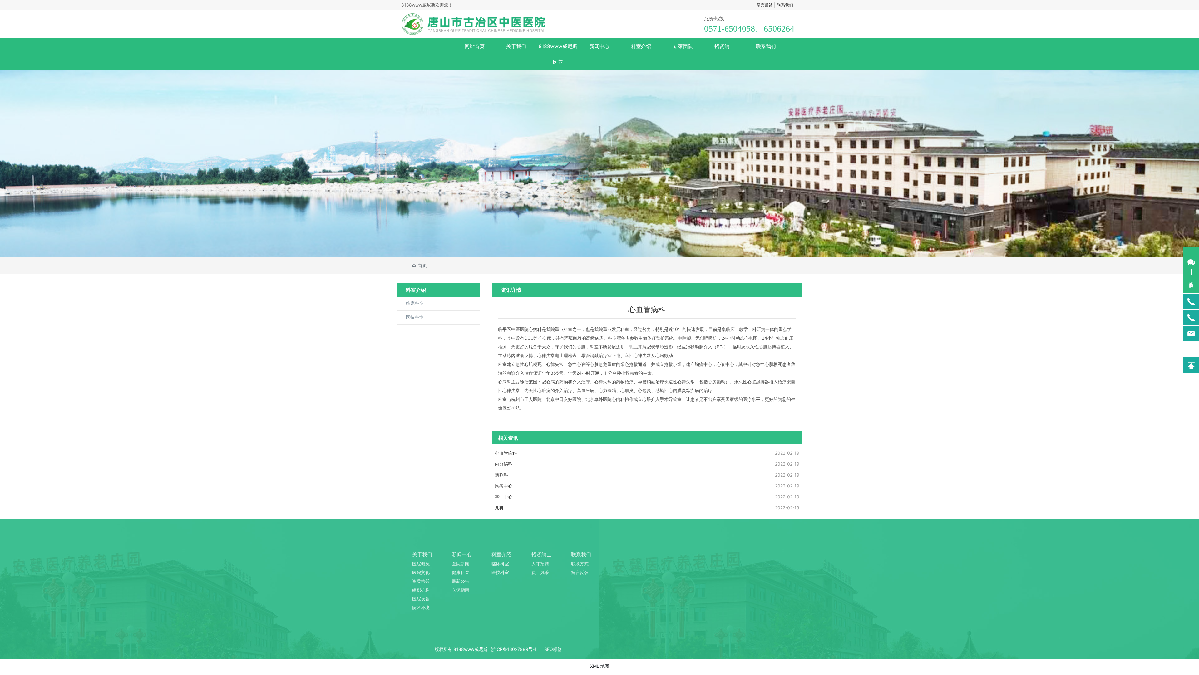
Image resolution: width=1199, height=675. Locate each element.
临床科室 (414, 303)
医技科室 (414, 317)
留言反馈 (765, 5)
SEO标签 (553, 649)
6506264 (779, 28)
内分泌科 (503, 464)
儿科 (499, 507)
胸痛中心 (503, 485)
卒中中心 (503, 496)
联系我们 (785, 5)
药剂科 (501, 475)
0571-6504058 (729, 28)
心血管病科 (506, 453)
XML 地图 (599, 666)
